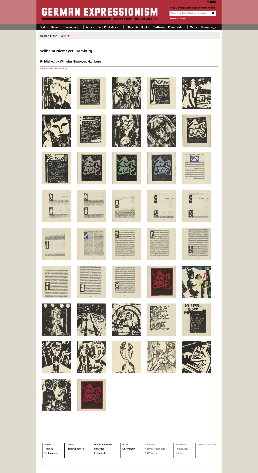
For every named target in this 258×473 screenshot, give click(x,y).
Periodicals (175, 27)
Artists (90, 27)
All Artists (150, 444)
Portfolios (159, 27)
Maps (193, 27)
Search (213, 13)
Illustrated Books (138, 27)
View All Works (177, 18)
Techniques (70, 27)
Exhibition (181, 444)
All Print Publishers (155, 448)
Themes (55, 27)
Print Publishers (107, 27)
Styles (44, 27)
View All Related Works (53, 68)
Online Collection (207, 444)
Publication (182, 448)
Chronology (208, 27)
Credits (180, 453)
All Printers (151, 453)
